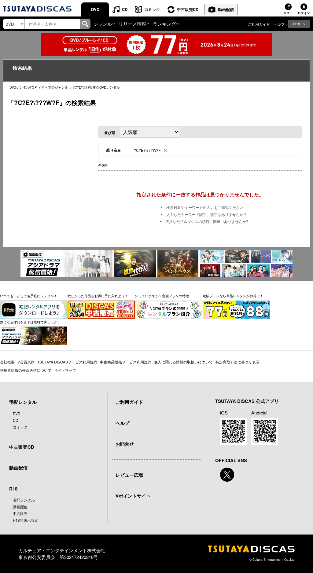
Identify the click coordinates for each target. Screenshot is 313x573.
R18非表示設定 (25, 520)
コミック (152, 9)
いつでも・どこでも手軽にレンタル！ (28, 295)
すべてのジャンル (54, 87)
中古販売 (20, 513)
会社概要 (7, 361)
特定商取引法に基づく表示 (237, 361)
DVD (95, 9)
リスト (288, 13)
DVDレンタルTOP (23, 87)
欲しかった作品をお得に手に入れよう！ (98, 295)
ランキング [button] (164, 23)
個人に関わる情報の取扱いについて (183, 361)
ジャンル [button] (103, 23)
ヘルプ (279, 24)
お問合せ (125, 443)
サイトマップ (65, 370)
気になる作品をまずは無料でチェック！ (30, 321)
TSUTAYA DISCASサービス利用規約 (67, 361)
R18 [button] (296, 23)
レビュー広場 (129, 475)
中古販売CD (187, 9)
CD (124, 9)
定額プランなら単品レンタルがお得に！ (233, 295)
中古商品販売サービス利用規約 (125, 361)
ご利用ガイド (259, 24)
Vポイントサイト (133, 495)
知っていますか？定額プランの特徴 (162, 295)
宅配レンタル (24, 499)
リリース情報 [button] (132, 23)
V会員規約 (26, 361)
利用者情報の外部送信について (25, 370)
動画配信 (226, 9)
